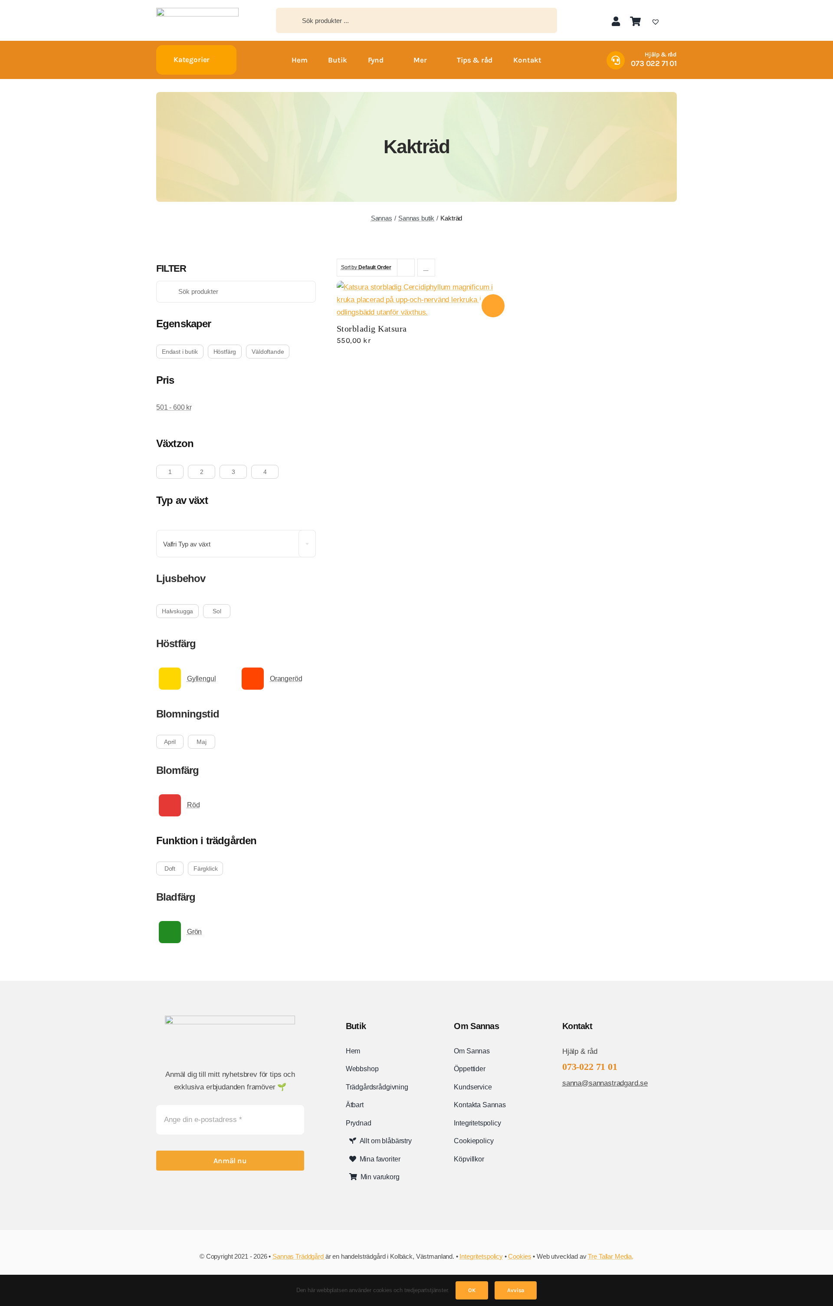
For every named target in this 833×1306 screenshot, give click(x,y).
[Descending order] (426, 267)
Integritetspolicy (480, 1256)
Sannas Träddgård (298, 1256)
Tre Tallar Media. (610, 1256)
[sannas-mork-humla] (197, 11)
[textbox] (236, 544)
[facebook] (564, 1106)
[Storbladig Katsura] (421, 287)
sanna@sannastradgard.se (605, 1083)
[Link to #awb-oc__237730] (674, 21)
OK (472, 1290)
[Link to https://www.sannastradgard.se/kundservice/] (616, 60)
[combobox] (236, 543)
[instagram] (578, 1106)
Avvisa (515, 1290)
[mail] (592, 1106)
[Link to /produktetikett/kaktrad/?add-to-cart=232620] (493, 306)
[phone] (606, 1106)
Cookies (519, 1256)
